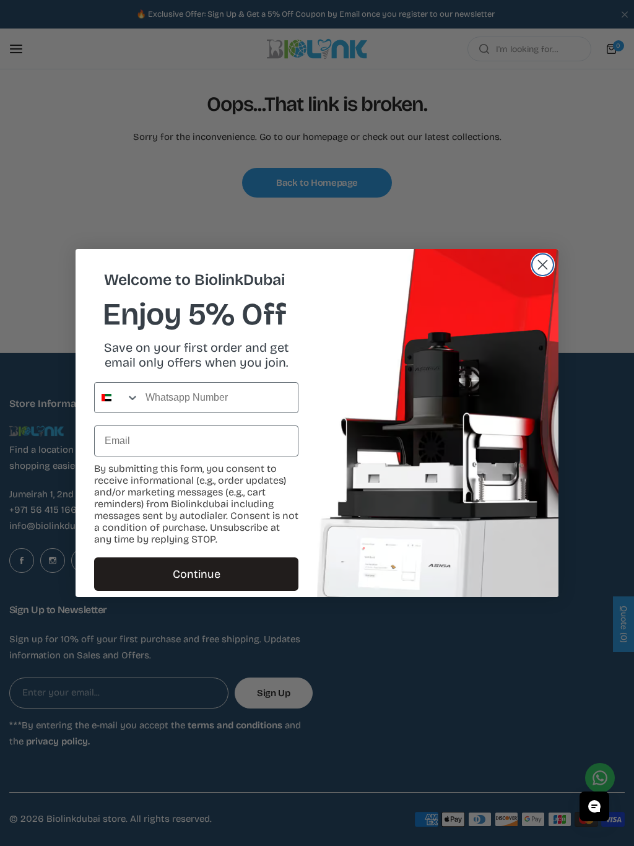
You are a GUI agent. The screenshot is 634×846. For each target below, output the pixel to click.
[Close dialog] (543, 265)
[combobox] (117, 397)
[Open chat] (594, 806)
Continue (196, 574)
